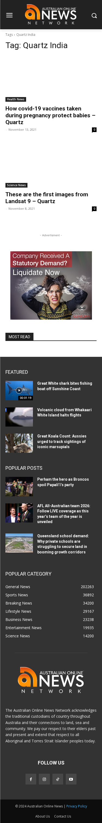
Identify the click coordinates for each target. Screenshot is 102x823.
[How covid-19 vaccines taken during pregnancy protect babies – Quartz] (51, 79)
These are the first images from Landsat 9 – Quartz (46, 198)
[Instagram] (44, 779)
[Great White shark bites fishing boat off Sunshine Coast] (19, 390)
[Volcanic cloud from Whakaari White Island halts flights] (19, 417)
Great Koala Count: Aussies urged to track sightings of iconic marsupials (61, 441)
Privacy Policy (76, 806)
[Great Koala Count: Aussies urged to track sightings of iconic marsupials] (19, 443)
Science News (16, 185)
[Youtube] (71, 779)
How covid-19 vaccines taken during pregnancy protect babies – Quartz (50, 115)
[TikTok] (57, 779)
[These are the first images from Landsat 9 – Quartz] (51, 165)
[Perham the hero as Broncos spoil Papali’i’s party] (19, 486)
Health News (15, 99)
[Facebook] (31, 779)
